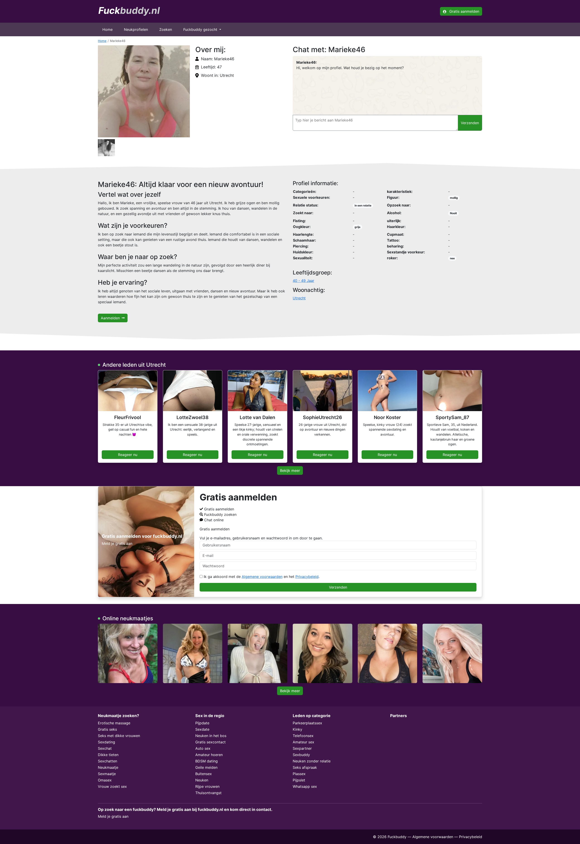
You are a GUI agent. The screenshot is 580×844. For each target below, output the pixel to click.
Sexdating (106, 742)
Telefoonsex (303, 735)
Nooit (453, 213)
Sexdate (202, 729)
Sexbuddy (301, 754)
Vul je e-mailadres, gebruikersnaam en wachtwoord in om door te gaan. (261, 538)
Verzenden (338, 587)
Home (107, 29)
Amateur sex (303, 742)
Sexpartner (302, 748)
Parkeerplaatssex (307, 723)
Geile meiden (206, 767)
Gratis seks (107, 729)
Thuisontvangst (208, 793)
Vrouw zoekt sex (112, 786)
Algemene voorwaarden (262, 576)
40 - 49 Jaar (303, 280)
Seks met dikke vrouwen (119, 735)
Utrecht (299, 298)
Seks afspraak (305, 767)
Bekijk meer (290, 470)
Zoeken (165, 29)
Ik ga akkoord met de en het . (261, 576)
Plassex (299, 773)
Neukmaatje (108, 767)
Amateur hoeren (209, 754)
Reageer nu (127, 454)
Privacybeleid (307, 576)
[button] (144, 91)
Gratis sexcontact (210, 742)
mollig (454, 197)
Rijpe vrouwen (207, 786)
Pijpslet (299, 780)
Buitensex (203, 773)
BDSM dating (206, 761)
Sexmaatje (107, 773)
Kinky (297, 729)
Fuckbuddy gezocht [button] (200, 29)
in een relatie (363, 205)
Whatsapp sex (305, 786)
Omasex (105, 780)
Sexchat (105, 748)
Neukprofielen (136, 29)
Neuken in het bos (210, 735)
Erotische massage (114, 723)
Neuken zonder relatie (312, 761)
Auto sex (202, 748)
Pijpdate (202, 723)
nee (452, 258)
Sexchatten (107, 761)
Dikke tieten (108, 754)
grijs (357, 227)
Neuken (201, 780)
